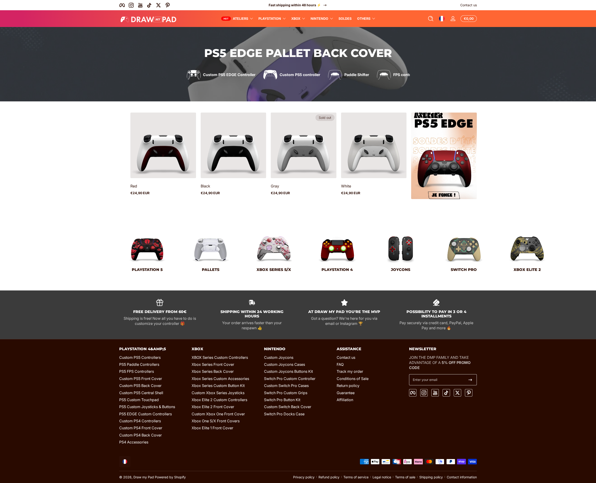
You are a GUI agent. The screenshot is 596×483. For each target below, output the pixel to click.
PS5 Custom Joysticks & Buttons (147, 406)
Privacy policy (304, 477)
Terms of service (356, 477)
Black (205, 186)
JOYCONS (400, 269)
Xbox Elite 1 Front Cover (212, 428)
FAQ (340, 364)
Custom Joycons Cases (284, 364)
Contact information (462, 477)
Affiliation (345, 399)
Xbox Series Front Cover (213, 364)
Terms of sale (405, 477)
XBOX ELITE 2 (527, 269)
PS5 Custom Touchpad (139, 399)
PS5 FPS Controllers (136, 371)
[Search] (430, 18)
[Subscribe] (470, 379)
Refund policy (328, 477)
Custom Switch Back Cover (287, 406)
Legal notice (381, 477)
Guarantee (346, 392)
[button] (430, 18)
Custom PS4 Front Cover (140, 428)
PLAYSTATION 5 (147, 269)
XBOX (295, 18)
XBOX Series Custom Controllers (220, 357)
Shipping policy (431, 477)
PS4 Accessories (133, 442)
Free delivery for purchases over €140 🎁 (294, 5)
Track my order (350, 371)
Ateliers (240, 18)
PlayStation (269, 18)
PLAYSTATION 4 (337, 269)
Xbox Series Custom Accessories (220, 378)
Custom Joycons (278, 357)
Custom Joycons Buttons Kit (288, 371)
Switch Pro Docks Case (284, 414)
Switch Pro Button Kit (282, 399)
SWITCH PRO (464, 269)
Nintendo (319, 18)
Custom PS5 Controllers (140, 357)
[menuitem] (153, 357)
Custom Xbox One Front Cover (218, 414)
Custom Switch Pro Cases (286, 385)
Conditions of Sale (353, 378)
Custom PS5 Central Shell (141, 392)
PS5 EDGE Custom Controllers (145, 414)
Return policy (348, 385)
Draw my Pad (143, 477)
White (346, 186)
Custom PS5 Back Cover (140, 385)
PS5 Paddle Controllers (139, 364)
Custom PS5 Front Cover (140, 378)
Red (133, 186)
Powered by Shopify (170, 477)
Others (363, 18)
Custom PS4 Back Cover (140, 435)
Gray (275, 186)
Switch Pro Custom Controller (289, 378)
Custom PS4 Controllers (140, 421)
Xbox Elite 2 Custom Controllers (219, 399)
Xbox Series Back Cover (213, 371)
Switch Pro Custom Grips (285, 392)
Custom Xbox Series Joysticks (218, 392)
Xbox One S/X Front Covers (216, 421)
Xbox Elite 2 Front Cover (213, 406)
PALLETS (210, 269)
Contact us (468, 5)
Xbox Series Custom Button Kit (218, 385)
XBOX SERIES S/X (274, 269)
